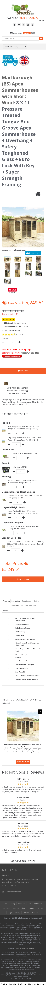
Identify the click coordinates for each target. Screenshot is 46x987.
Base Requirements (28, 605)
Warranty (15, 605)
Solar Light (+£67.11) (20, 467)
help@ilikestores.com (13, 892)
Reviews (6, 610)
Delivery (37, 601)
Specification (27, 601)
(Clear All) (6, 703)
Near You (35, 913)
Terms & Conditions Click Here (25, 948)
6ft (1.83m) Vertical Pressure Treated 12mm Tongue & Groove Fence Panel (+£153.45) (23, 428)
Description (16, 601)
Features (6, 601)
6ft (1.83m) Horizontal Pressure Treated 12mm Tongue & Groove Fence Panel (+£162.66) (25, 439)
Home (6, 904)
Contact (25, 913)
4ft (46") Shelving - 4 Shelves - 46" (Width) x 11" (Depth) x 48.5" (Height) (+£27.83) (24, 481)
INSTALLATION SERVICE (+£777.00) (25, 453)
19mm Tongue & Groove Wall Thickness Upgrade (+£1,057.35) (24, 527)
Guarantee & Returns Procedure (13, 908)
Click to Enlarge (32, 253)
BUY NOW (24, 371)
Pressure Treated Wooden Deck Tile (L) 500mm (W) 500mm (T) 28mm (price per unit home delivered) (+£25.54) (25, 544)
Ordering (41, 908)
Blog (13, 904)
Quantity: (5, 338)
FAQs (10, 913)
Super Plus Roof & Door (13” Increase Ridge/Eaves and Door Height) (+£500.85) (23, 512)
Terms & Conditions (35, 904)
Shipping (31, 908)
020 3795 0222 (29, 18)
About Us (21, 904)
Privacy (17, 913)
